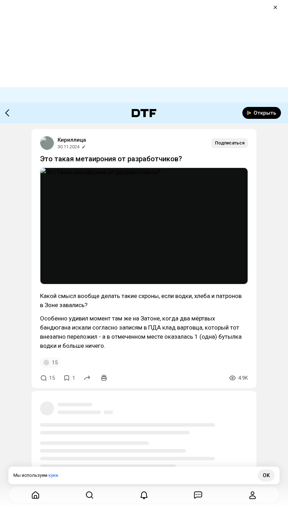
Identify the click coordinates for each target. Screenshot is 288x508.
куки (53, 475)
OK (266, 475)
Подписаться (229, 142)
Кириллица (72, 140)
